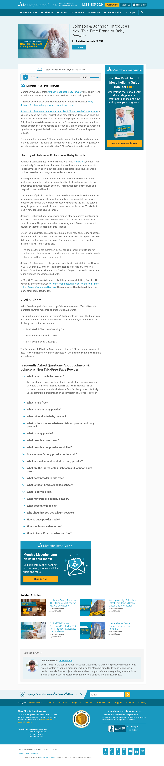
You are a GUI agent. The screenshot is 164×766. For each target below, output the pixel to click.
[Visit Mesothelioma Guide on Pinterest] (142, 751)
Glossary (142, 703)
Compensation (114, 12)
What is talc (79, 161)
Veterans (95, 12)
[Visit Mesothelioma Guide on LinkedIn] (136, 751)
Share (80, 47)
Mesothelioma (30, 12)
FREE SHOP (141, 5)
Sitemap (130, 703)
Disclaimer (35, 753)
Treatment (79, 12)
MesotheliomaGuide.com (49, 4)
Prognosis (76, 703)
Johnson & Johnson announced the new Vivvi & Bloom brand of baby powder (59, 111)
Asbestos (48, 12)
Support (132, 12)
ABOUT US (126, 5)
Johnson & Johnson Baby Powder (64, 92)
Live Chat (113, 5)
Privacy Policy (24, 753)
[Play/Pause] (25, 77)
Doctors (64, 12)
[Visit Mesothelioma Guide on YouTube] (130, 751)
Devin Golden (65, 660)
